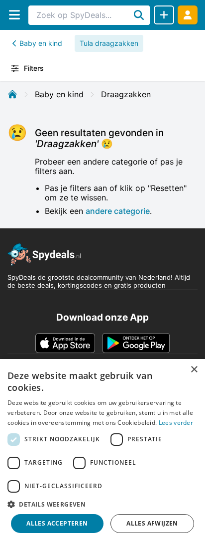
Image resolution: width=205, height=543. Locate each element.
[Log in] (188, 14)
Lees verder (176, 422)
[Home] (12, 94)
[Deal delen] (164, 14)
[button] (102, 504)
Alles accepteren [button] (57, 523)
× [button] (194, 369)
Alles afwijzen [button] (152, 523)
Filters (34, 68)
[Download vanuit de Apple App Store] (65, 343)
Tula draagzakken (109, 43)
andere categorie (118, 211)
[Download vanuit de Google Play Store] (136, 343)
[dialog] (102, 451)
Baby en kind (40, 43)
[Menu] (14, 14)
